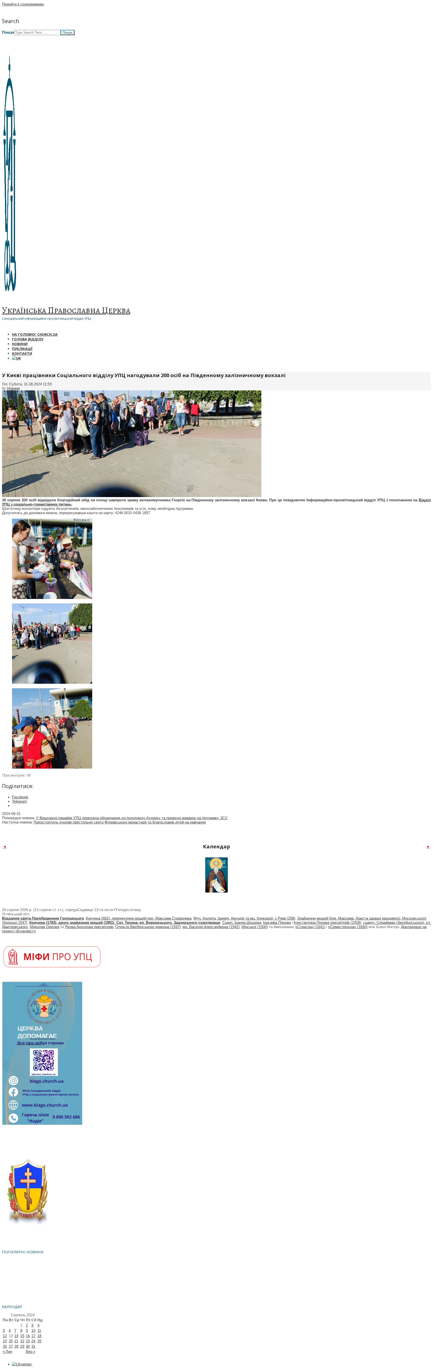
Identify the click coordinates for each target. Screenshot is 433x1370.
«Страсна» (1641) (310, 927)
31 (33, 1346)
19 (5, 1341)
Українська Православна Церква (66, 310)
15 (22, 1336)
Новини (13, 388)
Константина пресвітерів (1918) (327, 922)
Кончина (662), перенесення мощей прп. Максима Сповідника (138, 918)
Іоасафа (277, 922)
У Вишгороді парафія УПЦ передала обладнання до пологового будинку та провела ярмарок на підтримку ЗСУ (132, 818)
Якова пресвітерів (89, 927)
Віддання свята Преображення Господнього (43, 918)
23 (28, 1341)
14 (16, 1336)
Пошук (8, 32)
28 (16, 1346)
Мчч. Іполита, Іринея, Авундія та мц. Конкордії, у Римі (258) (244, 918)
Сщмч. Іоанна (241, 922)
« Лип (7, 1351)
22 (22, 1341)
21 (16, 1341)
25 (39, 1341)
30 (28, 1346)
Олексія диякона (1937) (148, 927)
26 (5, 1346)
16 (28, 1336)
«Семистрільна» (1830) (348, 927)
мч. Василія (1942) (211, 927)
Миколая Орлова (44, 927)
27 (11, 1346)
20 (11, 1341)
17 (33, 1336)
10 (33, 1330)
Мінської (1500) (255, 927)
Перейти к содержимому (23, 4)
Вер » (30, 1351)
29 (22, 1346)
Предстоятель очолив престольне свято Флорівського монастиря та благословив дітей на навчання (120, 822)
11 (39, 1330)
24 (33, 1341)
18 (39, 1336)
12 (5, 1336)
